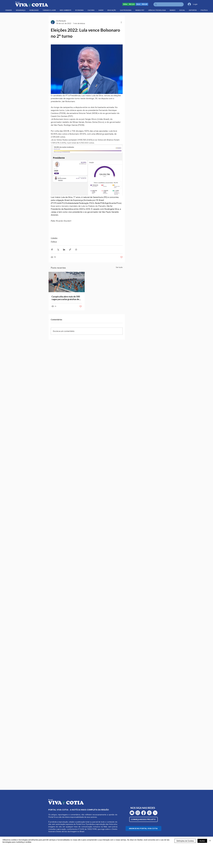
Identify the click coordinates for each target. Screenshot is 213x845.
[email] (132, 813)
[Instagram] (137, 813)
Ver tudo (119, 267)
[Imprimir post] (76, 249)
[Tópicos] (149, 813)
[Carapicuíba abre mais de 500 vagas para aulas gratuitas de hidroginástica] (67, 282)
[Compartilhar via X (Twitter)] (58, 249)
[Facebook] (143, 813)
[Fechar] (210, 841)
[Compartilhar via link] (70, 249)
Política (54, 241)
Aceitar (202, 841)
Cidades (54, 238)
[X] (155, 813)
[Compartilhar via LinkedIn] (64, 249)
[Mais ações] (121, 22)
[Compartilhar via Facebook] (52, 249)
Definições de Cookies (185, 841)
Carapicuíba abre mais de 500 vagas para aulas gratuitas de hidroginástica (66, 298)
